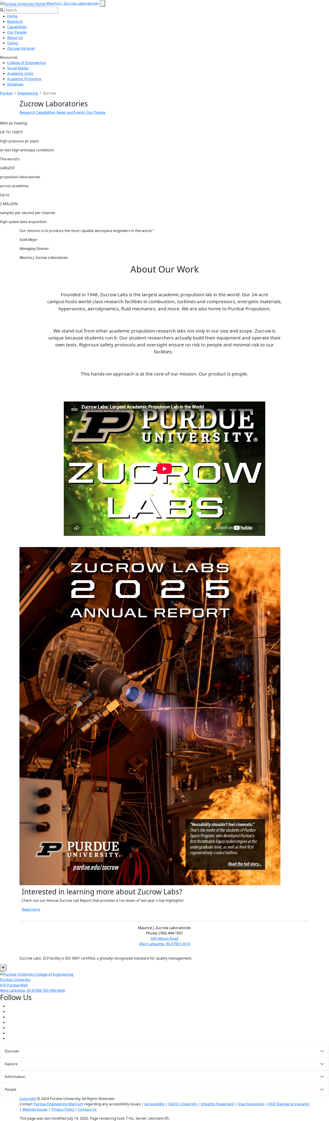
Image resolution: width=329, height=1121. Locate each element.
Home (12, 16)
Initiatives (15, 84)
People (10, 1089)
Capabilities (17, 26)
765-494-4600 (54, 990)
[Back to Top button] (3, 967)
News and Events (70, 112)
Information (15, 1076)
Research (15, 21)
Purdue (6, 93)
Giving (12, 43)
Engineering (27, 93)
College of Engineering (26, 62)
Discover (12, 1051)
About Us (15, 37)
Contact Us (87, 1109)
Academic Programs (24, 78)
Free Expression (251, 1104)
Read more (31, 909)
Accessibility (154, 1104)
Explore (11, 1063)
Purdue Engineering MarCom (58, 1104)
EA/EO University (183, 1104)
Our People (16, 32)
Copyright (27, 1098)
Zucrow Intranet (21, 48)
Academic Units (20, 73)
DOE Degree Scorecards (288, 1104)
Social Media (17, 68)
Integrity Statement (217, 1104)
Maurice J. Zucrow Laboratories (72, 3)
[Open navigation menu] (102, 3)
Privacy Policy (62, 1109)
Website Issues (35, 1109)
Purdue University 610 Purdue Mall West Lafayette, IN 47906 (21, 985)
